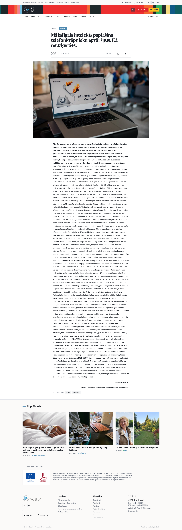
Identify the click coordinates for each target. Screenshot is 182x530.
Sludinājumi (26, 2)
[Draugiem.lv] (125, 53)
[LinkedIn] (121, 53)
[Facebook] (149, 2)
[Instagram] (153, 2)
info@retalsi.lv (133, 511)
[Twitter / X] (118, 53)
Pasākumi (34, 2)
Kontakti (66, 2)
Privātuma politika (64, 500)
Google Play (139, 2)
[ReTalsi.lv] (33, 9)
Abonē (155, 9)
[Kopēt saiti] (129, 53)
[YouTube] (157, 2)
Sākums (53, 29)
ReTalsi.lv (30, 527)
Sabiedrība (35, 16)
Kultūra (67, 16)
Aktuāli (63, 28)
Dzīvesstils (48, 16)
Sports (59, 16)
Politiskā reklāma (50, 2)
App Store (127, 2)
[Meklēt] (133, 10)
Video (83, 16)
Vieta (90, 16)
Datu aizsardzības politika (67, 503)
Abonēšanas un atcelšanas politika (70, 509)
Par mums (60, 2)
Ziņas (26, 16)
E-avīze (144, 9)
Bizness (75, 16)
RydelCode (155, 527)
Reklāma (40, 2)
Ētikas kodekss (63, 506)
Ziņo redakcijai (74, 2)
